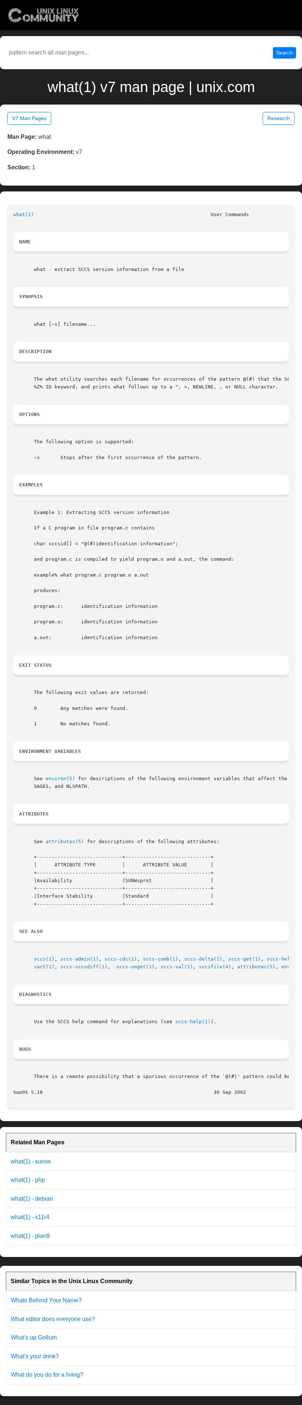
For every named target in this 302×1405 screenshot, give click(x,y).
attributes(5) (65, 841)
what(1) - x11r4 (30, 1217)
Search (284, 53)
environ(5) (60, 778)
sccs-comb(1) (160, 959)
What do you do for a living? (47, 1374)
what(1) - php (28, 1180)
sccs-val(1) (177, 966)
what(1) (23, 214)
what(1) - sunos (31, 1161)
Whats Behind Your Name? (46, 1300)
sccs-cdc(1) (121, 959)
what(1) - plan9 (30, 1236)
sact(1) (44, 966)
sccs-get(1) (244, 959)
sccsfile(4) (215, 966)
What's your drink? (35, 1356)
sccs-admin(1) (79, 959)
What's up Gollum (34, 1337)
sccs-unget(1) (135, 966)
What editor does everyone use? (53, 1319)
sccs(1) (44, 959)
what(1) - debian (32, 1199)
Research (278, 118)
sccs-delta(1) (203, 959)
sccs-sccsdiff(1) (84, 966)
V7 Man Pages (29, 118)
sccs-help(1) (284, 959)
